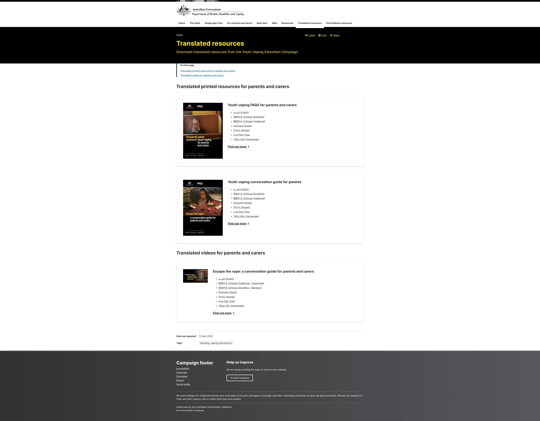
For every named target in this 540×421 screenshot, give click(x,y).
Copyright (181, 372)
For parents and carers (239, 23)
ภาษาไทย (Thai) (241, 134)
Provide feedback (239, 377)
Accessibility (183, 368)
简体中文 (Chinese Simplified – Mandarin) (240, 287)
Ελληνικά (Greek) (242, 125)
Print (324, 35)
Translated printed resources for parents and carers (207, 70)
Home (182, 23)
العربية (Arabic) (241, 112)
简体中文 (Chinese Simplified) (249, 116)
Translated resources (310, 23)
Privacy (180, 380)
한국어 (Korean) (241, 130)
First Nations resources (339, 23)
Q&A (274, 23)
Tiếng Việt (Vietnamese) (246, 139)
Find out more (237, 146)
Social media (183, 384)
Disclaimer (181, 376)
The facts (195, 23)
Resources (287, 23)
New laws (262, 23)
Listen (312, 35)
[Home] (210, 10)
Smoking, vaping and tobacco (216, 343)
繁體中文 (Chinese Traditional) (249, 121)
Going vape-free (214, 23)
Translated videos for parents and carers (202, 75)
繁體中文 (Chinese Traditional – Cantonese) (241, 283)
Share (336, 35)
